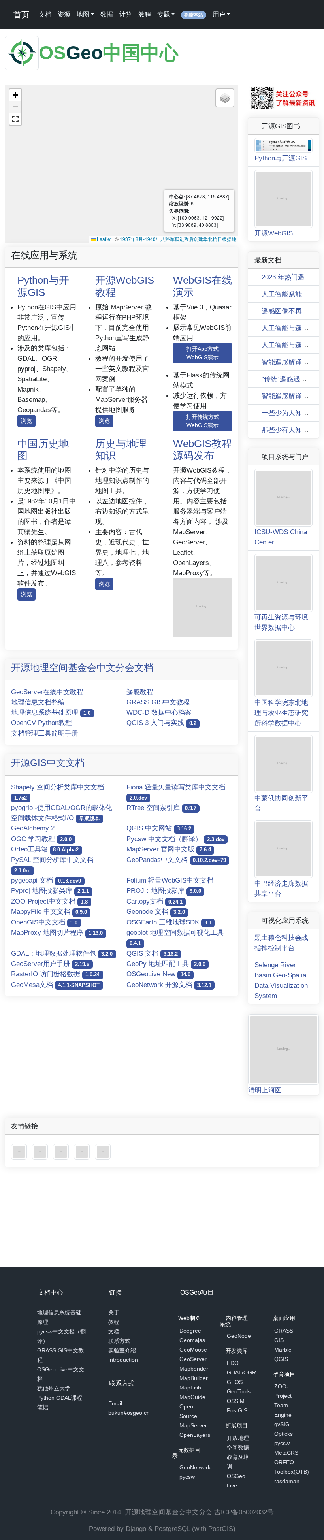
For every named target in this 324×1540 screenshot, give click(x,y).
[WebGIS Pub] (202, 607)
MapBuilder (193, 1379)
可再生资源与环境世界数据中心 (281, 531)
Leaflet (103, 238)
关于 (113, 1314)
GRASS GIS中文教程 (158, 702)
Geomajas (192, 1341)
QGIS (281, 1360)
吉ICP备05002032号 (244, 1512)
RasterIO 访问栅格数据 (55, 974)
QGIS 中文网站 (158, 828)
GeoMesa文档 (55, 984)
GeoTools (239, 1392)
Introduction (123, 1361)
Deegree (190, 1332)
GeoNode (239, 1337)
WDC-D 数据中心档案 (159, 712)
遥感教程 (139, 692)
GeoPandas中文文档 (176, 860)
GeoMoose (193, 1351)
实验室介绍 (122, 1352)
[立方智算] (103, 1060)
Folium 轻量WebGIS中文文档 (169, 880)
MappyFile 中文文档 (49, 911)
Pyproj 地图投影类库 (50, 890)
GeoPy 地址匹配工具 (165, 964)
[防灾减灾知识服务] (83, 1060)
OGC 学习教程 (41, 839)
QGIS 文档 (152, 953)
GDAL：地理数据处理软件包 (62, 953)
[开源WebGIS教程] (20, 1060)
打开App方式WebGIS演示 (202, 353)
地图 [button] (84, 14)
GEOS (235, 1383)
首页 (22, 14)
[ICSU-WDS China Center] (41, 1060)
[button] (15, 95)
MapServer (193, 1426)
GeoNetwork (195, 1468)
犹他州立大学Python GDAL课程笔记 (59, 1399)
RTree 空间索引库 (161, 807)
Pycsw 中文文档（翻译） (175, 839)
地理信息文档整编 (38, 702)
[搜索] (241, 14)
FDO (233, 1364)
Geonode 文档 (155, 911)
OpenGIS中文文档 (44, 922)
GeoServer (193, 1360)
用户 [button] (220, 14)
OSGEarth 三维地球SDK (168, 922)
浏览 (26, 421)
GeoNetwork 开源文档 (168, 984)
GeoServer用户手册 (50, 964)
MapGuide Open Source (192, 1407)
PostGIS (237, 1411)
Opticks (283, 1434)
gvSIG (282, 1425)
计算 (127, 14)
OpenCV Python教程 (41, 723)
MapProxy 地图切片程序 (57, 932)
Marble (283, 1351)
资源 (65, 14)
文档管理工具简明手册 (44, 733)
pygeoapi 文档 (46, 880)
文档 (46, 14)
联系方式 (119, 1342)
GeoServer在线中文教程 (47, 692)
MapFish (190, 1389)
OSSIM (236, 1402)
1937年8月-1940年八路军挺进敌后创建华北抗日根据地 (178, 238)
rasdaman (287, 1482)
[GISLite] (62, 1060)
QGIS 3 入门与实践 (161, 723)
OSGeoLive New (158, 974)
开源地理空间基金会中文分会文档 (82, 667)
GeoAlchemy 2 (33, 828)
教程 (146, 14)
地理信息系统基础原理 (50, 712)
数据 (108, 14)
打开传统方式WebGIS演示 (202, 421)
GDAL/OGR (241, 1373)
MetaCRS (286, 1453)
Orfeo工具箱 (45, 849)
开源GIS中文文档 (48, 762)
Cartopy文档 (154, 901)
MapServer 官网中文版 (168, 849)
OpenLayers (194, 1436)
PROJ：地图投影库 (163, 890)
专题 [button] (165, 14)
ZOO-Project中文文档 (49, 901)
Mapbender (193, 1370)
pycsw (187, 1477)
